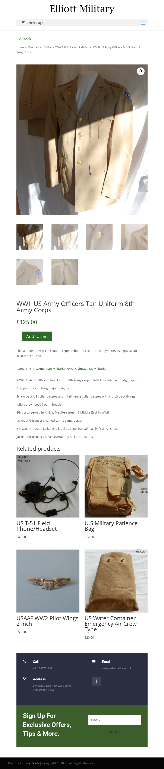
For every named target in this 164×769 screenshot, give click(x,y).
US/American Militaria (40, 47)
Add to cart (37, 336)
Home (20, 47)
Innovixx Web (29, 763)
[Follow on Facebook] (96, 681)
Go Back (23, 38)
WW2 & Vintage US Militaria (73, 47)
